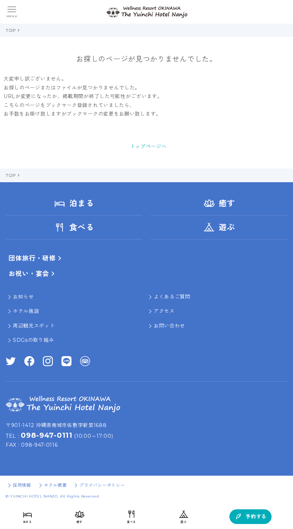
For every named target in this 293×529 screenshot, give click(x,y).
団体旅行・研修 (32, 258)
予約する (256, 516)
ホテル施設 (26, 311)
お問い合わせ (169, 325)
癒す (227, 203)
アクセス (164, 311)
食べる (81, 227)
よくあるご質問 (172, 296)
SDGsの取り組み (33, 340)
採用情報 (22, 485)
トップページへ (148, 146)
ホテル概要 (55, 485)
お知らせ (23, 296)
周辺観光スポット (34, 325)
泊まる (81, 203)
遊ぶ (227, 227)
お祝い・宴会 (29, 274)
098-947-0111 (46, 435)
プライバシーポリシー (102, 485)
